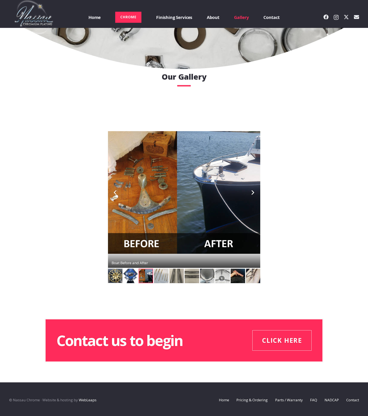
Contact (352, 399)
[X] (346, 17)
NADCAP (332, 399)
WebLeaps (87, 399)
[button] (196, 17)
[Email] (356, 17)
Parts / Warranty (289, 399)
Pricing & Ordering (252, 399)
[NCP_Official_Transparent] (34, 17)
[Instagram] (336, 17)
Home (224, 399)
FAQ (313, 399)
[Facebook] (326, 17)
